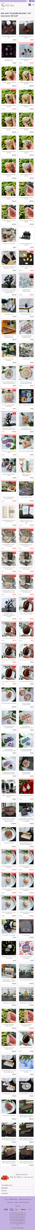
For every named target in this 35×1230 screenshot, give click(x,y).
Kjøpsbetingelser (13, 1199)
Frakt (6, 1199)
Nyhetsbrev (10, 1202)
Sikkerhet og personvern (25, 1199)
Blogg (16, 1202)
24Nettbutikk (20, 1228)
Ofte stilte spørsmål (24, 1202)
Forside (2, 9)
